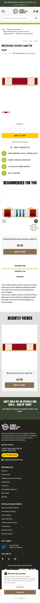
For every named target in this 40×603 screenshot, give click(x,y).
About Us (4, 471)
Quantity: (19, 124)
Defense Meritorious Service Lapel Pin (20, 239)
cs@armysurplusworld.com (13, 460)
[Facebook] (3, 559)
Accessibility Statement (9, 489)
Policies (20, 277)
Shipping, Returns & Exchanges (12, 478)
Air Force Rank (6, 515)
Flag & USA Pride (7, 519)
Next (36, 221)
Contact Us (5, 486)
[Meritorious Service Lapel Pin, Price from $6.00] (19, 347)
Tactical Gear (6, 526)
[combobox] (20, 18)
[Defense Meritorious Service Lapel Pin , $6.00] (20, 212)
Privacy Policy (6, 474)
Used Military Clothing (8, 511)
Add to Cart (20, 252)
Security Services (7, 534)
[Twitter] (9, 559)
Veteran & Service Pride (9, 522)
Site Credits (5, 493)
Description (20, 266)
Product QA (20, 271)
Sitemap (4, 497)
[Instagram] (15, 559)
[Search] (36, 18)
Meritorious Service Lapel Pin (19, 373)
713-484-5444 (11, 455)
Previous (4, 221)
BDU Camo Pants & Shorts (10, 508)
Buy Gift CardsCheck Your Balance (15, 546)
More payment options (20, 142)
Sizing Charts (6, 482)
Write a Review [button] (29, 53)
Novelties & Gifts (7, 530)
